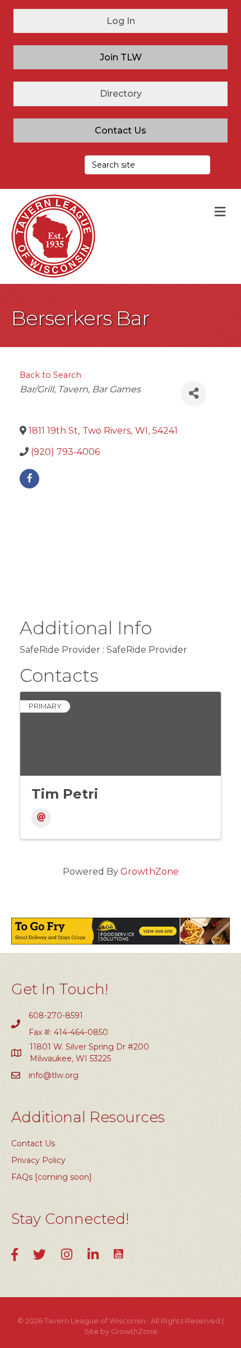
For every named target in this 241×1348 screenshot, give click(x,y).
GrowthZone (150, 871)
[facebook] (29, 478)
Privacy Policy (38, 1160)
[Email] (41, 818)
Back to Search (50, 375)
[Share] (193, 393)
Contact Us (33, 1143)
